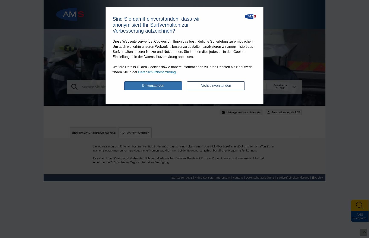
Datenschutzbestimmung (157, 72)
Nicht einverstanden (216, 85)
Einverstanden (153, 85)
